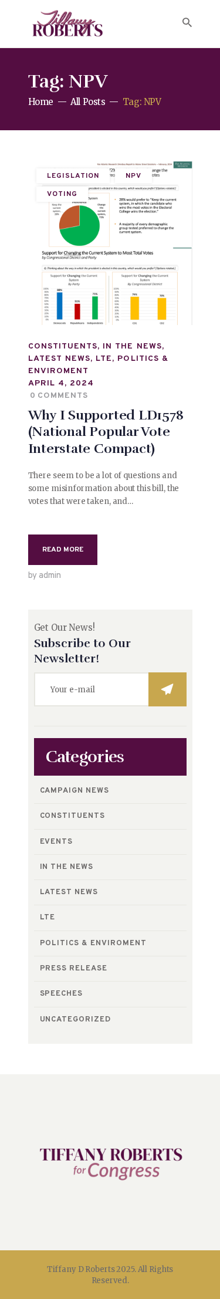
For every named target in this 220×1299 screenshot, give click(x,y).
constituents (63, 346)
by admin (44, 575)
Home (41, 101)
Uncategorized (75, 1019)
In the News (132, 346)
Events (56, 842)
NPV (133, 176)
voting (62, 194)
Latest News (59, 359)
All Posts (88, 101)
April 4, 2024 (61, 383)
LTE (104, 359)
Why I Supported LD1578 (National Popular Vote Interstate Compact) (106, 432)
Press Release (74, 968)
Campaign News (75, 791)
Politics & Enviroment (93, 943)
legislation (73, 176)
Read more (62, 549)
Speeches (61, 994)
